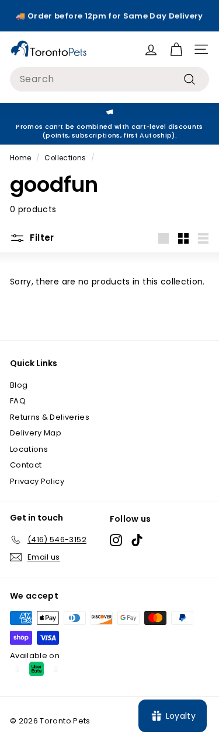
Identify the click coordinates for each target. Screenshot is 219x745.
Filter (40, 237)
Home (20, 158)
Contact (25, 464)
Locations (29, 449)
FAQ (18, 400)
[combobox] (109, 79)
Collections (65, 158)
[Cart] (176, 49)
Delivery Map (35, 432)
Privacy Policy (37, 481)
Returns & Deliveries (49, 417)
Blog (18, 385)
